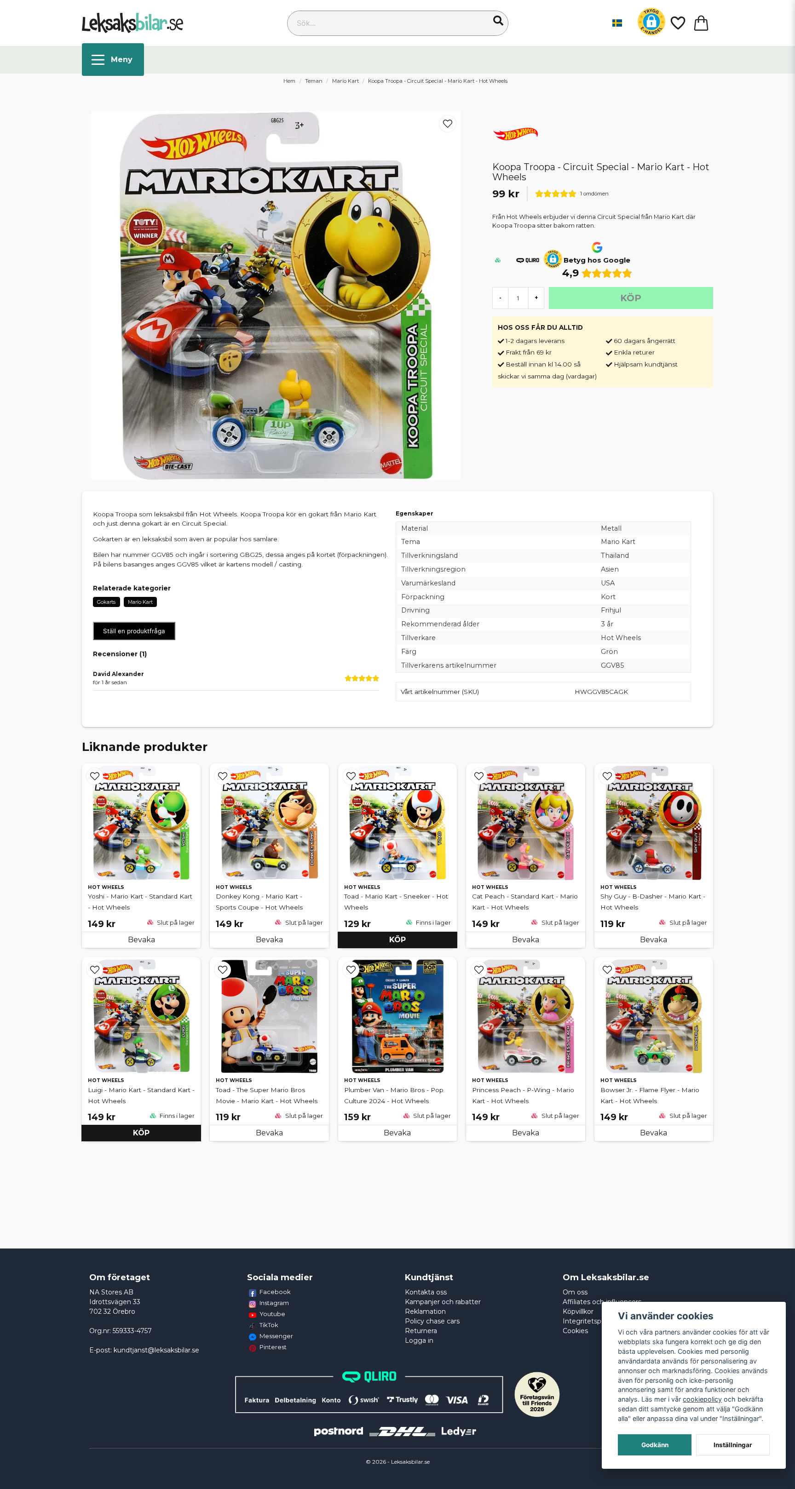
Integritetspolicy (589, 1321)
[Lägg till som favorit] (677, 23)
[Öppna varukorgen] (701, 23)
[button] (498, 21)
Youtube (272, 1313)
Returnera (421, 1331)
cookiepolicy (702, 1399)
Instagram (274, 1302)
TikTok (268, 1325)
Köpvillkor (578, 1311)
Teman (314, 81)
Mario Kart (345, 81)
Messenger (276, 1336)
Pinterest (273, 1347)
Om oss (575, 1292)
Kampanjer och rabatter (443, 1302)
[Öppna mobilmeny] (113, 59)
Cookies (575, 1331)
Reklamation (425, 1311)
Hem (289, 81)
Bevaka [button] (141, 939)
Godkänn (654, 1445)
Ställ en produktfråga (134, 631)
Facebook (275, 1291)
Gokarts (106, 602)
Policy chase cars (432, 1321)
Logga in (419, 1340)
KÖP (397, 939)
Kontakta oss (426, 1292)
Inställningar (733, 1445)
